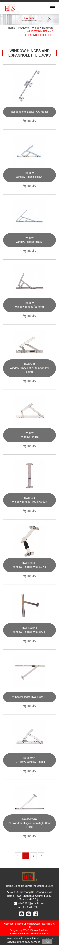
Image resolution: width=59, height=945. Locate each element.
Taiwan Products (39, 930)
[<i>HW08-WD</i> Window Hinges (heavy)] (29, 218)
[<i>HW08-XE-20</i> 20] (29, 803)
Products (23, 27)
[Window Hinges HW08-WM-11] (29, 673)
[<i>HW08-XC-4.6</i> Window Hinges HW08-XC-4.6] (29, 543)
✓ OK (47, 941)
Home (11, 27)
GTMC (26, 930)
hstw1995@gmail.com (31, 903)
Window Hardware (42, 27)
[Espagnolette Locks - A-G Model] (29, 88)
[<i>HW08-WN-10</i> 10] (29, 738)
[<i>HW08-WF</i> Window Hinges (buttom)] (29, 283)
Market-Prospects (40, 933)
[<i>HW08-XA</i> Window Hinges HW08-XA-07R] (29, 478)
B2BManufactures (19, 933)
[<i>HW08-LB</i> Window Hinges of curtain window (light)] (29, 348)
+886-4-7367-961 (30, 907)
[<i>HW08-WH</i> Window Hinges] (29, 413)
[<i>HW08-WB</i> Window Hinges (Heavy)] (29, 153)
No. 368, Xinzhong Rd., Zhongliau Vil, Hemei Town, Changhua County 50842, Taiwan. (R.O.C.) (29, 896)
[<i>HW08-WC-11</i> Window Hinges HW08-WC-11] (29, 608)
